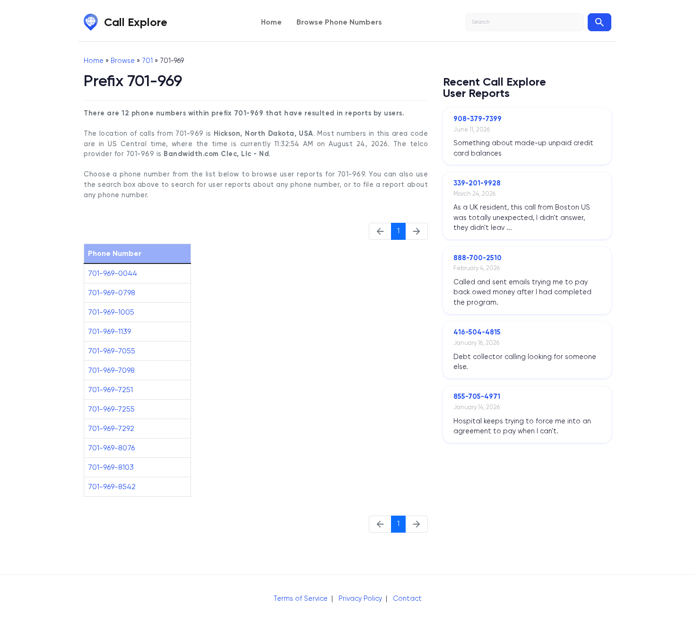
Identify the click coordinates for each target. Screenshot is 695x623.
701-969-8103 (111, 467)
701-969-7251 (110, 389)
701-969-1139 (109, 331)
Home (271, 22)
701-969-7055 (111, 350)
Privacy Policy (360, 598)
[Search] (599, 22)
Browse (123, 60)
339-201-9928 (477, 183)
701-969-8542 (112, 486)
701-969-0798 (111, 292)
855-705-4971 (476, 396)
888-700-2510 (477, 258)
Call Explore (135, 22)
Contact (407, 598)
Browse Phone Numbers (339, 22)
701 (147, 60)
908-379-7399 (477, 118)
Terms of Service (300, 598)
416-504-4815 (477, 332)
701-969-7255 (111, 408)
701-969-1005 (111, 311)
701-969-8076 (111, 447)
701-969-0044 (112, 273)
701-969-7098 (111, 370)
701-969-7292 (111, 428)
